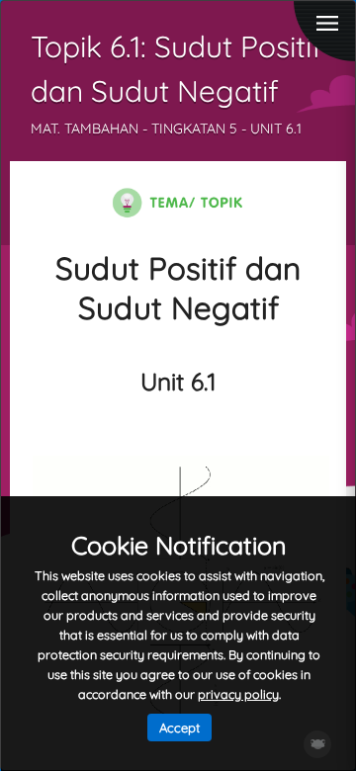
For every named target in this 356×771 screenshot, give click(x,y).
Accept (179, 727)
